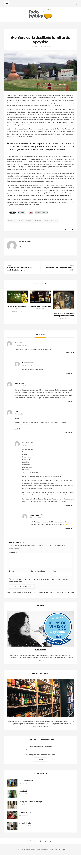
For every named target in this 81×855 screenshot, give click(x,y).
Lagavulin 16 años (25, 823)
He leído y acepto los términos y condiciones (41, 754)
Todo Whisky (47, 46)
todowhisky (19, 383)
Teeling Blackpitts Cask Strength (31, 802)
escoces (20, 220)
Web (54, 571)
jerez (46, 220)
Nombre (12, 571)
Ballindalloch (53, 95)
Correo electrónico (38, 571)
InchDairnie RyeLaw (26, 780)
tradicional (54, 220)
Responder (68, 353)
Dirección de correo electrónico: (40, 746)
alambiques (11, 220)
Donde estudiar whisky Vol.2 (40, 306)
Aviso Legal (61, 849)
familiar (28, 220)
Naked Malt (23, 791)
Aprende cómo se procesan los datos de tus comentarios (55, 592)
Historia (40, 33)
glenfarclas (38, 220)
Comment (13, 552)
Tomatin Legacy (25, 812)
